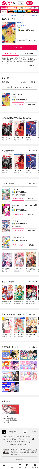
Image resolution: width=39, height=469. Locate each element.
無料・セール (35, 467)
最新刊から (34, 82)
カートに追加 (11, 53)
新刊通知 (23, 40)
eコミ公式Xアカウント (11, 432)
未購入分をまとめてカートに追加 (20, 87)
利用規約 (13, 439)
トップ (4, 467)
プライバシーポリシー (26, 439)
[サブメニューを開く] (35, 3)
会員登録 (29, 3)
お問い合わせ (29, 436)
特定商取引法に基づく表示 (19, 444)
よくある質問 (18, 436)
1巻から (25, 82)
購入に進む (19, 47)
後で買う (33, 40)
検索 (12, 467)
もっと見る (32, 150)
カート (19, 467)
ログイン (20, 3)
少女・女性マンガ (22, 25)
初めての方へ (8, 436)
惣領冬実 (20, 23)
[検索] (14, 3)
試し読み (30, 53)
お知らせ (5, 439)
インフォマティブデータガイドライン (17, 442)
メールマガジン (32, 432)
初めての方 (27, 467)
